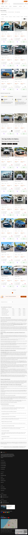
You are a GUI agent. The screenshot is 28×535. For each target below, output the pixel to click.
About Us (2, 473)
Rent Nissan (3, 16)
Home (2, 8)
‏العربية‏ (3, 532)
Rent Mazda (14, 16)
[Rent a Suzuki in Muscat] (6, 223)
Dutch (8, 532)
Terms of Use (2, 490)
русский (10, 532)
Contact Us (2, 482)
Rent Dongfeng (25, 16)
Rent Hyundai (10, 16)
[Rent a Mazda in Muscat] (6, 199)
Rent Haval (22, 16)
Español (14, 532)
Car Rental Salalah (3, 465)
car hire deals (6, 353)
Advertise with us (3, 480)
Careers (2, 477)
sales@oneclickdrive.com (5, 502)
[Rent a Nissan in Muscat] (6, 26)
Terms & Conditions (3, 488)
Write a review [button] (24, 96)
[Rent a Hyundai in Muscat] (19, 26)
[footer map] (9, 523)
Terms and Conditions (15, 446)
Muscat (5, 8)
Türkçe (12, 532)
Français (6, 532)
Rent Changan (18, 16)
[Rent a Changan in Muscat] (19, 73)
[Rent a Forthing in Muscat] (6, 73)
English (1, 532)
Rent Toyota (6, 16)
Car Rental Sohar (3, 467)
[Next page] (15, 292)
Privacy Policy (21, 446)
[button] (0, 3)
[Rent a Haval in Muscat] (19, 50)
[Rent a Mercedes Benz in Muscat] (19, 118)
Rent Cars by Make (3, 14)
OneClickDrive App (6, 1)
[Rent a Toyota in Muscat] (6, 118)
